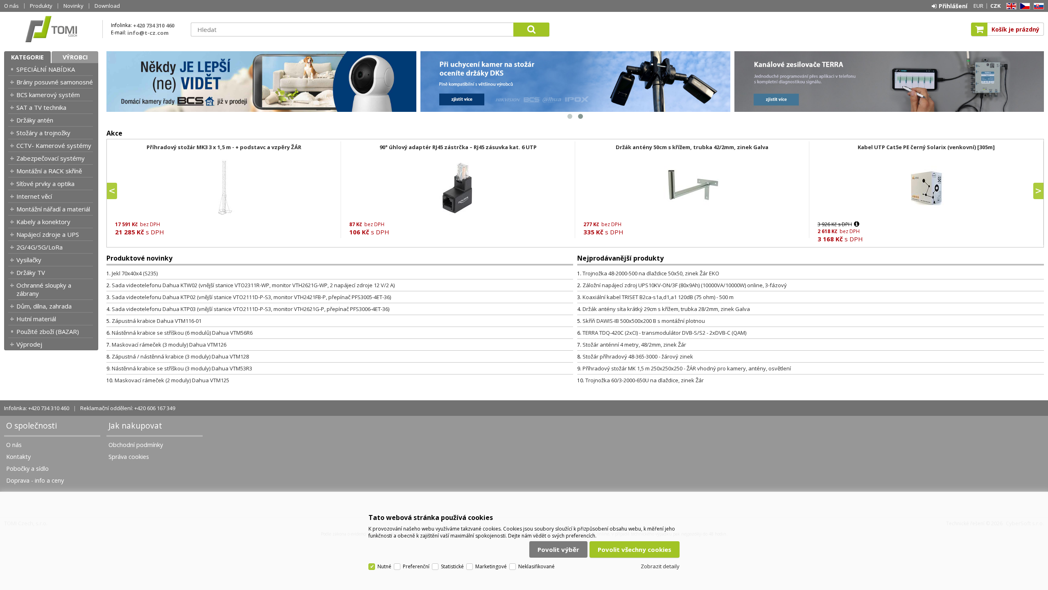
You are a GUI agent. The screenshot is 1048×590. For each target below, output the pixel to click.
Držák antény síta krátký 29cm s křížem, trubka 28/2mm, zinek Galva (666, 309)
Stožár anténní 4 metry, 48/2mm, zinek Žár (634, 344)
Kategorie (27, 57)
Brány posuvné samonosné (54, 82)
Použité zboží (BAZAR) (47, 331)
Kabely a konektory (43, 222)
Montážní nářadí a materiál (53, 209)
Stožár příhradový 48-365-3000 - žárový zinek (638, 356)
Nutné (384, 566)
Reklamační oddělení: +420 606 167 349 (127, 408)
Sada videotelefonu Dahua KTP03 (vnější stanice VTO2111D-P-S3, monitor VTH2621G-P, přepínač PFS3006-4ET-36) (250, 309)
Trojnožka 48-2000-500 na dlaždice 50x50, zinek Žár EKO (651, 273)
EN (1010, 6)
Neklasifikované (536, 566)
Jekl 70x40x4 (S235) (135, 273)
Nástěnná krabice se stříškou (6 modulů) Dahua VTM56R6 (182, 332)
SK (1037, 6)
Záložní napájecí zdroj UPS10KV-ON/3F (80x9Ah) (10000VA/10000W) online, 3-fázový (685, 285)
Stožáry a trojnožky (43, 133)
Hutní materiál (36, 319)
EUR (978, 5)
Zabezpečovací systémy (50, 158)
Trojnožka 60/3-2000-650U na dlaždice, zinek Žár (644, 380)
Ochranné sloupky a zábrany (43, 289)
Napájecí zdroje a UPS (47, 234)
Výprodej (29, 344)
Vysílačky (28, 260)
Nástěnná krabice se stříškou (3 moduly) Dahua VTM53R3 (182, 368)
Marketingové (491, 566)
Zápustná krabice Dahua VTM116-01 (156, 320)
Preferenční (416, 566)
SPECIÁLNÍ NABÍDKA (45, 69)
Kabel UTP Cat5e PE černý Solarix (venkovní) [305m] (926, 147)
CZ (1023, 6)
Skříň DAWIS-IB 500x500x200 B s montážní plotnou (644, 320)
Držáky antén (34, 120)
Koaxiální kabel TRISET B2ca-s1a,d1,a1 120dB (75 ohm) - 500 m (658, 297)
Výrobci (75, 57)
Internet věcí (34, 196)
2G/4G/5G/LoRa (39, 247)
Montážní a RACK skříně (49, 171)
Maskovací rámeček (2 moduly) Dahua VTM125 (172, 380)
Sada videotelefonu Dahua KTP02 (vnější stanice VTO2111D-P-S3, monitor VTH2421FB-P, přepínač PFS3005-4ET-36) (251, 297)
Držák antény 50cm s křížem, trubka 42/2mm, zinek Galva (692, 147)
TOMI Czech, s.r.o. (51, 29)
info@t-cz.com (148, 32)
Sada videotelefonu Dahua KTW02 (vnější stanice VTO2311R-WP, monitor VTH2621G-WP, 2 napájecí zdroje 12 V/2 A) (253, 285)
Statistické (452, 566)
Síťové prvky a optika (45, 183)
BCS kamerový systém (48, 95)
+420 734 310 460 (153, 25)
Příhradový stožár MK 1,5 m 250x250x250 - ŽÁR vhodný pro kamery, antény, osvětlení (687, 368)
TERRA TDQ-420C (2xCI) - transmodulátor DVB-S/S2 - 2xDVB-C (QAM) (664, 332)
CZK (995, 5)
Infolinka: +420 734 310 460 (36, 408)
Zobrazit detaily (660, 566)
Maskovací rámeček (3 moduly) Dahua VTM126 (169, 344)
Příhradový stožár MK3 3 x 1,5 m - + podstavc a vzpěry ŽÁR (224, 147)
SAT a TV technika (41, 107)
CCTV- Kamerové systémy (53, 145)
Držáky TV (30, 272)
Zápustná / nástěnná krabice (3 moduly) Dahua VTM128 (180, 356)
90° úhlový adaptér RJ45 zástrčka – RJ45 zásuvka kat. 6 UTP (458, 147)
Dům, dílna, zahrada (44, 306)
